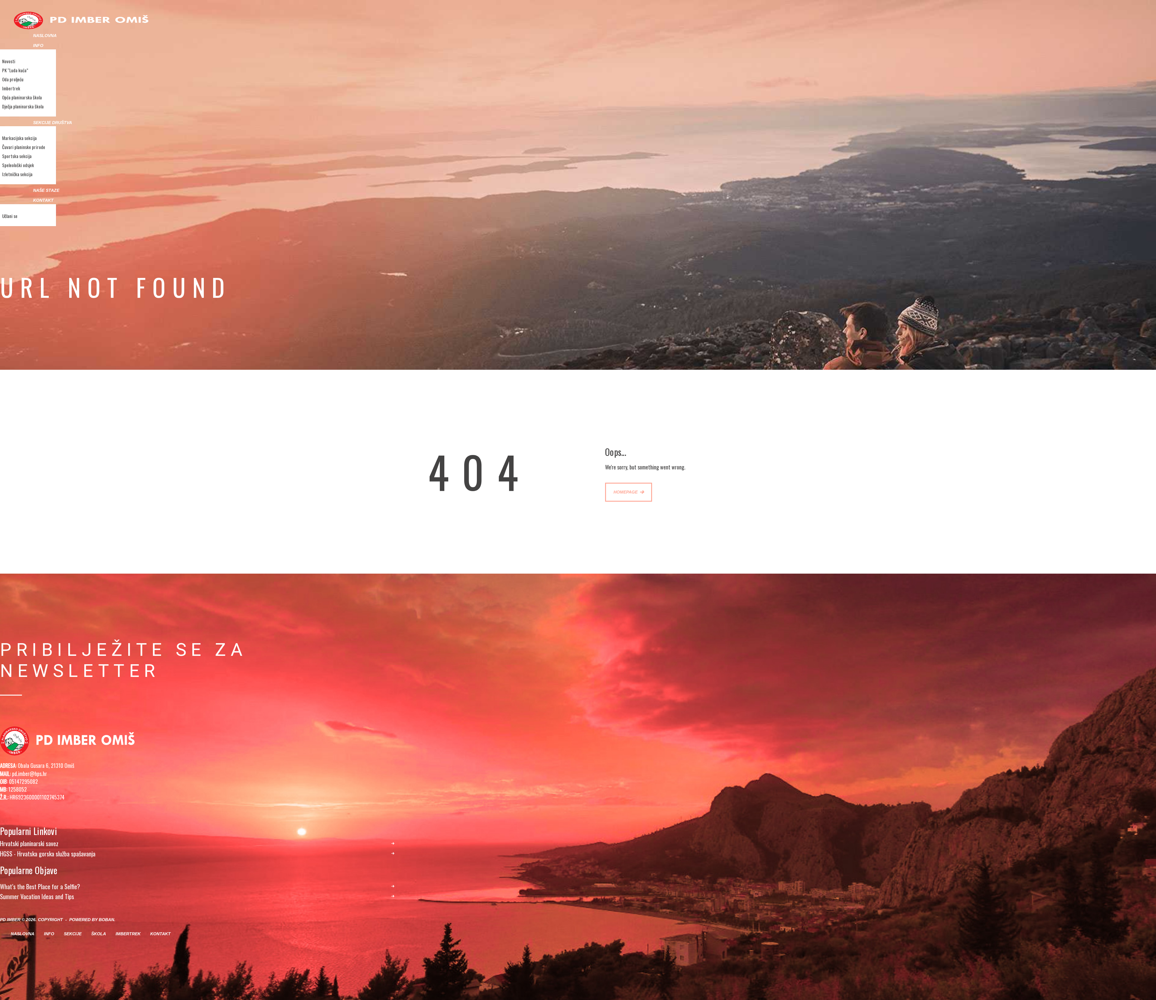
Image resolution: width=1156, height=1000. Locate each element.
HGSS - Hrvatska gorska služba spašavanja (47, 854)
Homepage (626, 492)
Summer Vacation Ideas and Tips (37, 896)
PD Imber (10, 919)
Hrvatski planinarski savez (29, 843)
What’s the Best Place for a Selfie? (40, 886)
